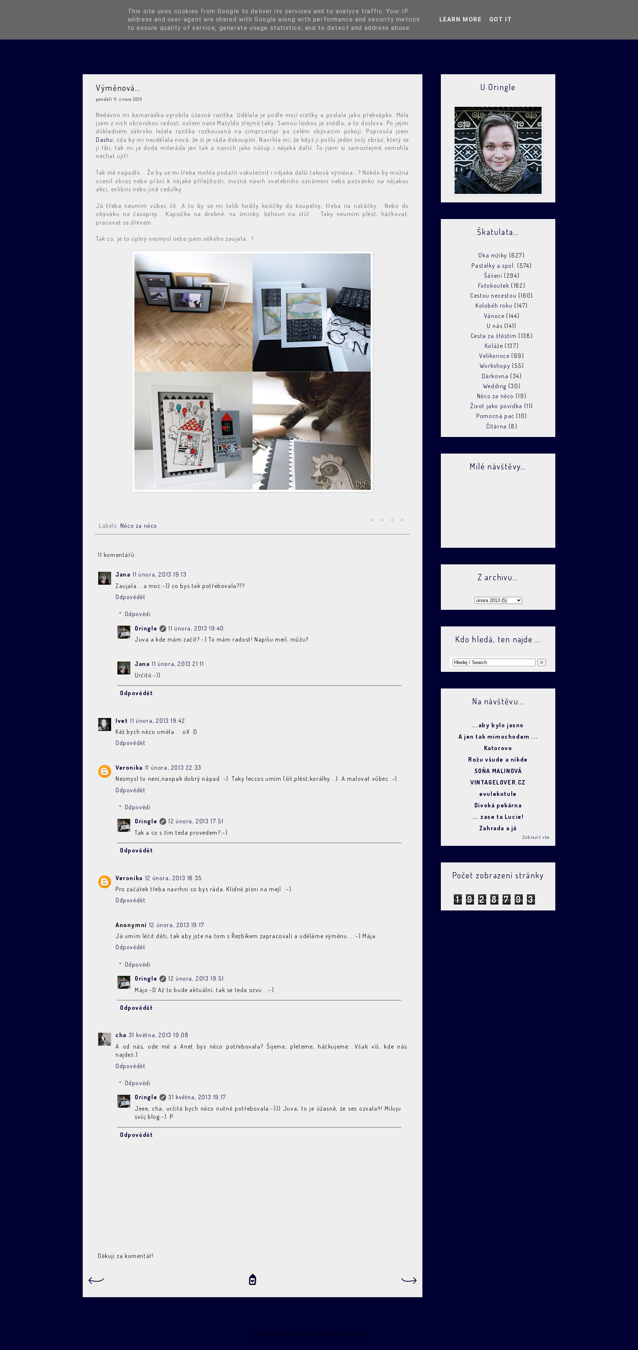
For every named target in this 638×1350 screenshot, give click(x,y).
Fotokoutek (494, 285)
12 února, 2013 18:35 (173, 878)
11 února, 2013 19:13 (159, 574)
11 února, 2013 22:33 (173, 767)
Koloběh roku (494, 305)
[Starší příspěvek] (409, 1282)
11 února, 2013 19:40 (196, 628)
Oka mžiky (492, 255)
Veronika (129, 767)
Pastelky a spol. (493, 265)
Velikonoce (494, 355)
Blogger (376, 1334)
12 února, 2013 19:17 (177, 925)
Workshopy (495, 365)
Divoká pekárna (498, 805)
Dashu (104, 139)
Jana (123, 574)
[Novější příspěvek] (96, 1282)
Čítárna (496, 426)
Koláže (494, 345)
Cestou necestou (493, 295)
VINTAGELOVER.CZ (498, 782)
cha (121, 1035)
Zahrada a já (498, 828)
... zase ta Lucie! (498, 816)
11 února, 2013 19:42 (157, 720)
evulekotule (498, 793)
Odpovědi (138, 614)
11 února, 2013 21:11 (178, 663)
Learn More (460, 19)
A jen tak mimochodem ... (498, 736)
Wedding (495, 386)
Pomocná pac (495, 416)
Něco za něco (138, 525)
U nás (494, 325)
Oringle (146, 628)
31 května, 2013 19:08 (159, 1035)
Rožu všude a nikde (498, 759)
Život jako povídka (496, 406)
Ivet (122, 720)
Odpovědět (130, 597)
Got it (500, 19)
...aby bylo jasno (498, 725)
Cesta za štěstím (494, 335)
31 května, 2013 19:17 (197, 1097)
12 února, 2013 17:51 (195, 821)
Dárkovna (495, 376)
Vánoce (494, 315)
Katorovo (498, 748)
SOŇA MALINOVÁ (498, 771)
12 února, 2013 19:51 (196, 978)
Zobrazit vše (536, 837)
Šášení (493, 275)
